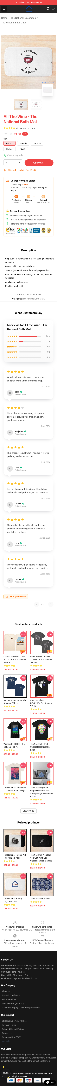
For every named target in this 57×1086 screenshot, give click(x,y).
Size (5, 139)
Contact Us (7, 1033)
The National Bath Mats (13, 22)
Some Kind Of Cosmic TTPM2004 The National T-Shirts (41, 659)
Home (4, 18)
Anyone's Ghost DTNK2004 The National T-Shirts (41, 703)
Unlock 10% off (5, 1073)
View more (28, 811)
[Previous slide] (6, 62)
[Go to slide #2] (36, 104)
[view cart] (53, 8)
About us (6, 991)
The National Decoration (23, 18)
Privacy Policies (9, 999)
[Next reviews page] (50, 604)
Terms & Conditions (11, 995)
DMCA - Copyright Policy (13, 1003)
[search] (48, 8)
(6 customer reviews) (25, 128)
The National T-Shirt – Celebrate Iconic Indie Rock (40, 747)
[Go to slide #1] (21, 104)
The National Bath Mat (40, 898)
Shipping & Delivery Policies (14, 1021)
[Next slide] (51, 62)
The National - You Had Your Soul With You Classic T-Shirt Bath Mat (41, 858)
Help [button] (51, 1082)
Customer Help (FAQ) (11, 1037)
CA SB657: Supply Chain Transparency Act (21, 1007)
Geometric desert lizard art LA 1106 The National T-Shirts (15, 659)
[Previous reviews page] (36, 604)
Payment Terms (9, 1025)
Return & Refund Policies (13, 1029)
